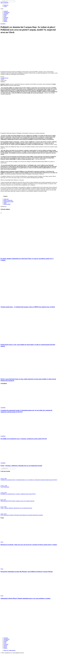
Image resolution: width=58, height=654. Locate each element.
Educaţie (5, 18)
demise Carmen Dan (8, 200)
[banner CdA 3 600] (29, 130)
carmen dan (6, 199)
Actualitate (5, 13)
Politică (5, 15)
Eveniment (5, 17)
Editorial (5, 21)
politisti (5, 202)
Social (4, 16)
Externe (5, 20)
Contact (5, 6)
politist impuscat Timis (8, 201)
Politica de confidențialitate (9, 650)
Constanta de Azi (4, 78)
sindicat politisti (6, 204)
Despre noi (5, 5)
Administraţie (6, 12)
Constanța (5, 11)
